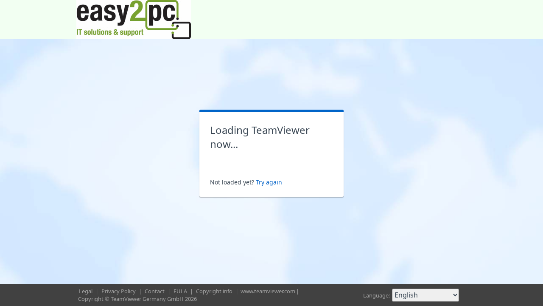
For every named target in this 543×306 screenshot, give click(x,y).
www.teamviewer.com (268, 291)
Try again (269, 182)
